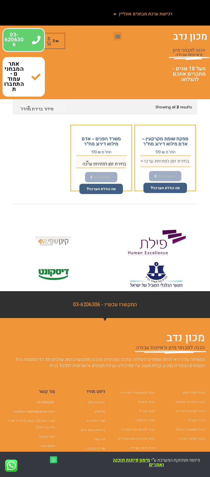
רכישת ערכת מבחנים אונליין (145, 13)
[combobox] (42, 107)
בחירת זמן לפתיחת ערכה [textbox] (104, 163)
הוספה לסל (165, 176)
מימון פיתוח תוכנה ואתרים (138, 462)
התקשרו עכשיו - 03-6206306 (105, 304)
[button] (117, 36)
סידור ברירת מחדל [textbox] (37, 108)
